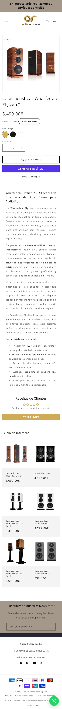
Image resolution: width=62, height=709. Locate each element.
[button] (6, 20)
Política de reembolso (16, 701)
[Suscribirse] (51, 626)
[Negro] (13, 134)
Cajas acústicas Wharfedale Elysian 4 (15, 474)
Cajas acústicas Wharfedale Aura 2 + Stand (14, 523)
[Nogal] (5, 134)
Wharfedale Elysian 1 (43, 473)
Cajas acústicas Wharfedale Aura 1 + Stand (14, 573)
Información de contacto (46, 696)
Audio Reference (28, 692)
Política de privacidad (24, 696)
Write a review (31, 416)
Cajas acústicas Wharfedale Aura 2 (42, 522)
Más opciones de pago (31, 176)
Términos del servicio (37, 701)
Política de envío (32, 705)
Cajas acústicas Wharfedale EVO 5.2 (42, 572)
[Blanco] (20, 134)
